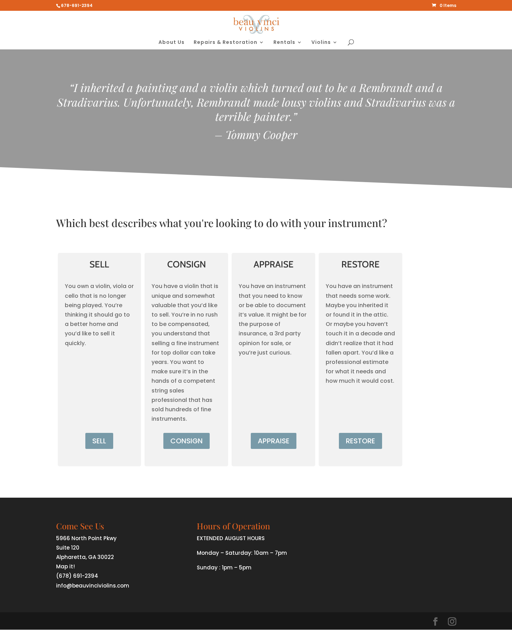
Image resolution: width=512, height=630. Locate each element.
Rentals (284, 43)
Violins (321, 43)
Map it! (65, 566)
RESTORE (360, 441)
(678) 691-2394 (77, 576)
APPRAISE (273, 441)
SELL (99, 441)
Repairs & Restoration (225, 43)
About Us (171, 43)
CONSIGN (186, 441)
